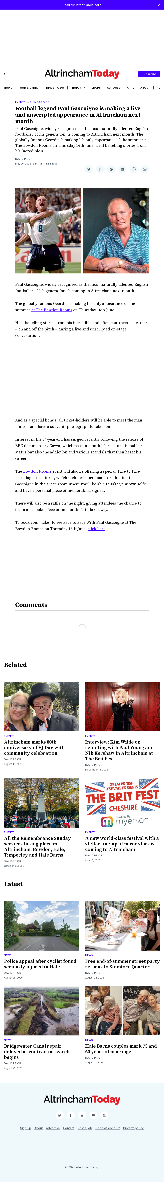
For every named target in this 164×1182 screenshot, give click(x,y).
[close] (159, 5)
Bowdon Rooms (37, 471)
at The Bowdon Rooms (51, 310)
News (8, 955)
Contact (68, 1128)
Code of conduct (107, 1128)
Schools (113, 87)
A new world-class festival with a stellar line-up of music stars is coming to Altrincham (122, 844)
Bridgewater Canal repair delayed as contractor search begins (37, 1051)
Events (20, 102)
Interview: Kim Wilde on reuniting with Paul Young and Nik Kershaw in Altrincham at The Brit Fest (119, 750)
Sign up (25, 1128)
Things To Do (40, 102)
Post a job (85, 1128)
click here (96, 529)
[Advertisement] (82, 37)
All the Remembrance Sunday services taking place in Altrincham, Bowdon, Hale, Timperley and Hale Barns (37, 846)
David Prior (23, 158)
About (145, 87)
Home (8, 87)
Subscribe (149, 74)
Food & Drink (28, 87)
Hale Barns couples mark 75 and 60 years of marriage (121, 1049)
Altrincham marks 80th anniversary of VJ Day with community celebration (34, 747)
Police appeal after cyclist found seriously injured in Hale (40, 964)
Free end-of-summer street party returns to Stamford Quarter (122, 964)
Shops (96, 87)
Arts (130, 87)
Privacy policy (133, 1128)
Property (78, 87)
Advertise (53, 1128)
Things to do (54, 87)
